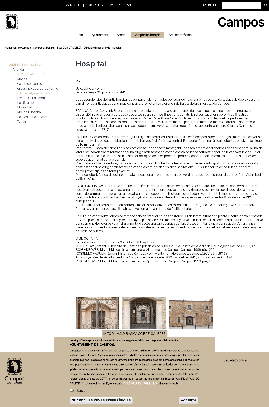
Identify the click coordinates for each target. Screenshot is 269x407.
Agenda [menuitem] (18, 69)
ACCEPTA (188, 400)
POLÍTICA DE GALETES (140, 383)
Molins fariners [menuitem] (27, 107)
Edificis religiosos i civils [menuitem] (34, 93)
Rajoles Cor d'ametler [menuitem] (32, 117)
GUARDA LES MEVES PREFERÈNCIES (101, 400)
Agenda (114, 5)
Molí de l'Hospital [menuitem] (29, 112)
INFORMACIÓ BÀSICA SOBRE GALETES (134, 334)
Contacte (73, 5)
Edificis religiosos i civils (97, 47)
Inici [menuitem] (80, 35)
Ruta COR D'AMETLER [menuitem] (28, 74)
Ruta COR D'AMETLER (69, 47)
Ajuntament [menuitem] (100, 35)
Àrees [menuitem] (121, 35)
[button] (97, 313)
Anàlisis (78, 391)
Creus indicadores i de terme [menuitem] (37, 88)
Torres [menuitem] (22, 121)
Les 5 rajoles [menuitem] (26, 103)
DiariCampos (95, 5)
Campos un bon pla (44, 47)
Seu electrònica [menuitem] (180, 35)
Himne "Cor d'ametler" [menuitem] (33, 98)
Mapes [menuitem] (22, 79)
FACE (128, 5)
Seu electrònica (235, 360)
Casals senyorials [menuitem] (29, 84)
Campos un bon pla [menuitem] (147, 35)
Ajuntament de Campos (18, 47)
